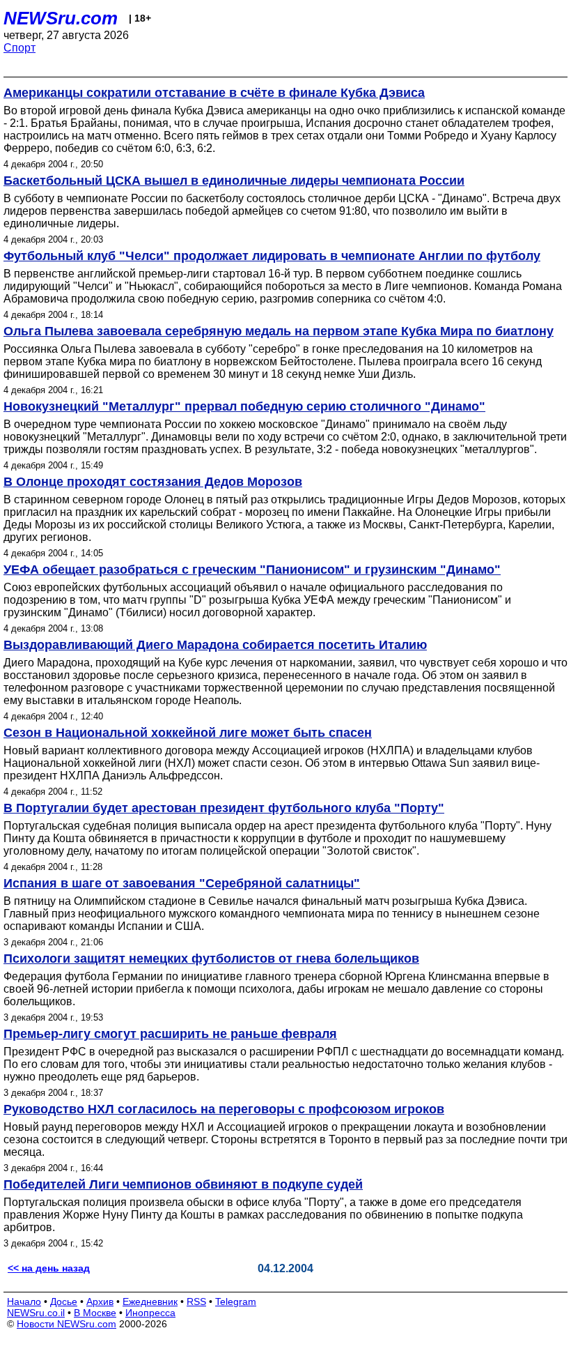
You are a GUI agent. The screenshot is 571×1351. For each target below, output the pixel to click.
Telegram (235, 1301)
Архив (100, 1301)
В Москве (95, 1312)
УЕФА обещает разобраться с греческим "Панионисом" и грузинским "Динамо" (252, 570)
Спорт (19, 48)
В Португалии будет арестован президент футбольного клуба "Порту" (223, 808)
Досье (63, 1301)
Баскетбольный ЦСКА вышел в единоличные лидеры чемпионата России (233, 181)
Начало (24, 1301)
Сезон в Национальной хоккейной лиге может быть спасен (187, 733)
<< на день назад (49, 1268)
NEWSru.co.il (36, 1312)
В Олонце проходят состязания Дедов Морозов (152, 482)
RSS (196, 1301)
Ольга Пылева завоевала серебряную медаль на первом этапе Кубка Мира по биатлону (278, 331)
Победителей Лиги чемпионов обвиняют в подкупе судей (183, 1184)
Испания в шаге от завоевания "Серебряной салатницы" (181, 883)
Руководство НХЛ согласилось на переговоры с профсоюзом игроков (223, 1109)
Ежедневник (150, 1301)
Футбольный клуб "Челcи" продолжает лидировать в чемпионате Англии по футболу (271, 256)
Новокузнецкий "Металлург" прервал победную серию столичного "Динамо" (244, 406)
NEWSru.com (60, 18)
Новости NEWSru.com (66, 1323)
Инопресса (150, 1312)
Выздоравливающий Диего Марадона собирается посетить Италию (215, 645)
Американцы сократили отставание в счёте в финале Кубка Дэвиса (214, 93)
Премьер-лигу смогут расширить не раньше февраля (170, 1034)
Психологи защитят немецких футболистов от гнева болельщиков (211, 958)
